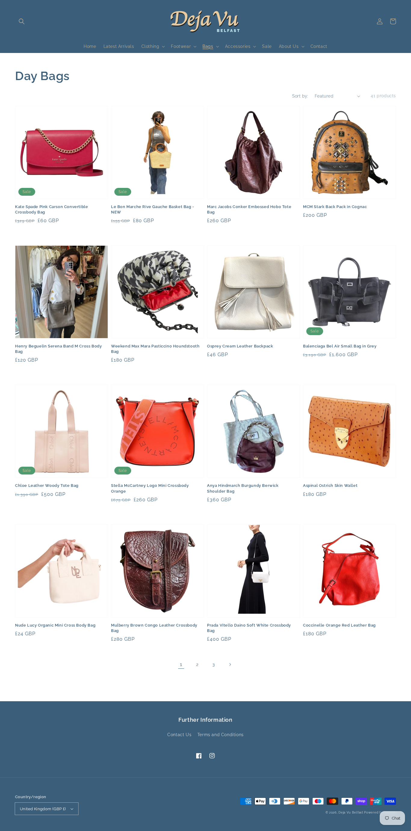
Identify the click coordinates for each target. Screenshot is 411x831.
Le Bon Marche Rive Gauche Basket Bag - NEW (152, 209)
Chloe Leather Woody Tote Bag (47, 485)
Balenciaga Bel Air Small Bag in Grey (340, 346)
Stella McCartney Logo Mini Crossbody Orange (150, 488)
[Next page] (229, 664)
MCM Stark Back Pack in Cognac (335, 206)
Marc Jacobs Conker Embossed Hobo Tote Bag (249, 209)
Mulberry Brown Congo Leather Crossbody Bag (154, 628)
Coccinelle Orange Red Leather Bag (339, 625)
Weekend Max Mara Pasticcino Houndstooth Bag (155, 349)
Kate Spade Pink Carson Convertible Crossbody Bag (51, 209)
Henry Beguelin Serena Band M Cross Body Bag (58, 349)
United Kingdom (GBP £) (43, 809)
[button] (21, 21)
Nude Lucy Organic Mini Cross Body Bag (55, 625)
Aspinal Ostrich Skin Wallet (330, 485)
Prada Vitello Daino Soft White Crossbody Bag (249, 628)
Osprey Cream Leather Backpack (240, 346)
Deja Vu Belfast (350, 812)
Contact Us (179, 734)
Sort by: (300, 96)
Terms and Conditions (220, 734)
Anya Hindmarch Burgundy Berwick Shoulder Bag (243, 488)
